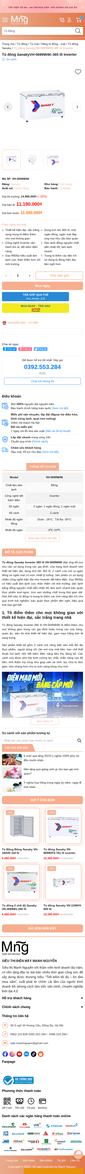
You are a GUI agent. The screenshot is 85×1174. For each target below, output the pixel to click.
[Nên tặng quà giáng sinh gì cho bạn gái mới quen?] (12, 773)
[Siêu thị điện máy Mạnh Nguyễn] (42, 6)
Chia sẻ (11, 349)
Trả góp (31, 1107)
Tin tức (61, 1160)
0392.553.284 (42, 367)
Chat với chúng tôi (42, 381)
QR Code (7, 1107)
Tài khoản (69, 19)
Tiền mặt (19, 1107)
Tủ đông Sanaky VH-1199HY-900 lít (62, 907)
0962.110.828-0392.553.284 (28, 1034)
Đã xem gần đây (42, 928)
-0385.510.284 (57, 1034)
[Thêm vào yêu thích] (78, 72)
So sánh (11, 59)
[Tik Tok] (33, 1054)
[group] (42, 107)
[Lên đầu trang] (78, 1143)
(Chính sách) (40, 441)
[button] (77, 107)
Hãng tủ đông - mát (53, 43)
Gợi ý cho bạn (42, 800)
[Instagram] (12, 1054)
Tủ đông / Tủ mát (28, 43)
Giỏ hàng (82, 20)
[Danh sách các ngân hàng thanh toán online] (42, 1137)
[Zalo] (26, 1054)
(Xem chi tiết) (60, 408)
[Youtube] (19, 1054)
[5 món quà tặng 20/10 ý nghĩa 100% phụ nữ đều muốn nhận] (12, 759)
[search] (78, 31)
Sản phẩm (46, 1160)
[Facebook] (5, 1054)
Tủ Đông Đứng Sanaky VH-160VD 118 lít (20, 851)
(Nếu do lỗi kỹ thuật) (58, 431)
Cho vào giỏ (59, 275)
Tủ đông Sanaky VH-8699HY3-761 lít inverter (59, 851)
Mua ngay (42, 286)
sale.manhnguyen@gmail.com (29, 1043)
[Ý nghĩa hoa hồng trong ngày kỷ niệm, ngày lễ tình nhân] (12, 786)
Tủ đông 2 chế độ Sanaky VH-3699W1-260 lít (19, 907)
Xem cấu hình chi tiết (42, 538)
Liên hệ (75, 1160)
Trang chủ (8, 43)
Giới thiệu (29, 1160)
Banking (42, 1107)
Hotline (62, 20)
